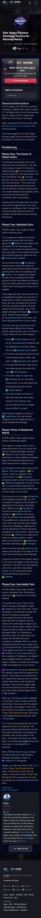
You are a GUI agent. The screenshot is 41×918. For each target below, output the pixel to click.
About (6, 895)
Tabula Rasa (25, 832)
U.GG (10, 904)
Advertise (19, 895)
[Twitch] (23, 48)
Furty (33, 814)
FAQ (25, 895)
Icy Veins (6, 875)
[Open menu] (36, 2)
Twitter (26, 838)
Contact (12, 895)
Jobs (15, 897)
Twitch (23, 841)
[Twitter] (27, 48)
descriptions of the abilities (19, 126)
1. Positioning (11, 95)
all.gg (5, 904)
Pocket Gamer (21, 907)
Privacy (31, 895)
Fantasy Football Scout (11, 910)
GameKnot (23, 910)
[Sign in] (29, 3)
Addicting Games (9, 907)
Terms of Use (8, 897)
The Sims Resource (20, 904)
